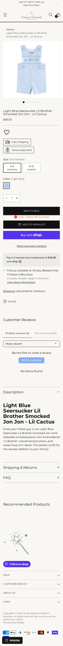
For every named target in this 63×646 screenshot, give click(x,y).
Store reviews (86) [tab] (46, 333)
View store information (21, 282)
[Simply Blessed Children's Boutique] (31, 14)
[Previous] (5, 4)
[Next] (58, 4)
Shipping (9, 291)
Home (10, 29)
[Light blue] (6, 185)
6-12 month (31, 168)
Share (12, 301)
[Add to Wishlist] (6, 132)
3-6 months (12, 168)
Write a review (31, 360)
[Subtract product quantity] (6, 198)
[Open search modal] (50, 14)
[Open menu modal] (5, 14)
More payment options (31, 246)
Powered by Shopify (13, 622)
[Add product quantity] (17, 198)
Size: (13, 159)
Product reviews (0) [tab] (17, 333)
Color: (13, 178)
